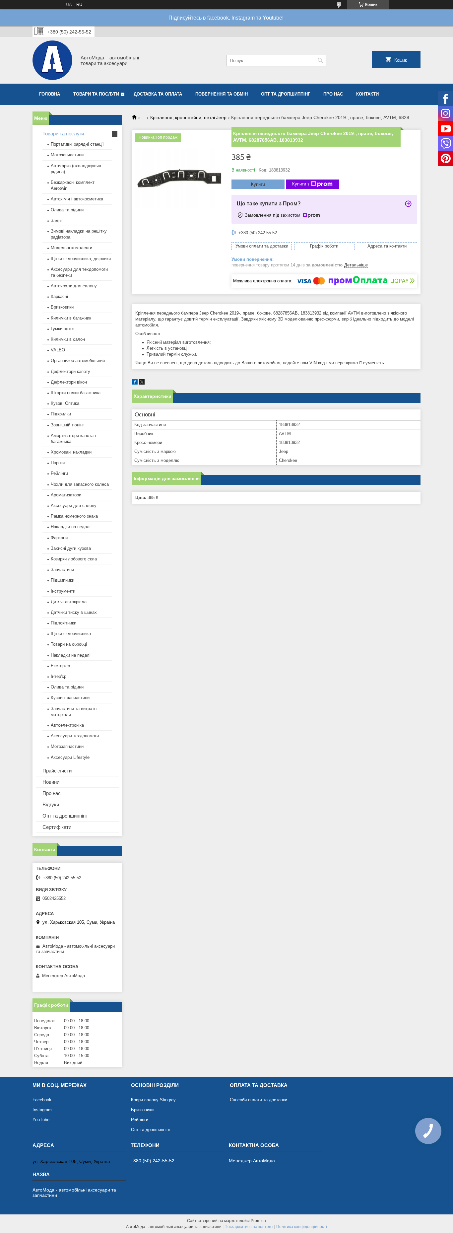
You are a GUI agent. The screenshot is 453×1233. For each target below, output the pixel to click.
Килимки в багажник (71, 318)
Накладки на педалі (71, 526)
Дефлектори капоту (70, 371)
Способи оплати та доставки (258, 1099)
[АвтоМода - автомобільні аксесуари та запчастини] (52, 60)
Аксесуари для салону (74, 505)
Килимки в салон (68, 339)
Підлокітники (63, 622)
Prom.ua (258, 1220)
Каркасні (59, 296)
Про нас (333, 94)
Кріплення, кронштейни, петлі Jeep (188, 117)
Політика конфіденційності (301, 1226)
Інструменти (63, 591)
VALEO (58, 349)
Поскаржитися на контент (249, 1226)
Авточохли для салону (74, 285)
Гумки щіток (63, 328)
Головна (49, 94)
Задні (56, 220)
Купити (258, 184)
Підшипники (62, 580)
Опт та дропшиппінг (285, 94)
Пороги (58, 462)
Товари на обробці (69, 644)
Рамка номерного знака (74, 516)
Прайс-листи (57, 770)
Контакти (367, 94)
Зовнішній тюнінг (67, 424)
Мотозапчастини (67, 154)
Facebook (41, 1099)
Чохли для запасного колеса (80, 484)
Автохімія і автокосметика (77, 198)
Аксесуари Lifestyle (70, 757)
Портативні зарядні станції (77, 144)
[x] (142, 383)
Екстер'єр (60, 665)
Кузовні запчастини (70, 697)
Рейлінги (59, 473)
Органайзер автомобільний (78, 360)
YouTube (40, 1119)
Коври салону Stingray (153, 1099)
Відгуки (50, 804)
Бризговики (142, 1109)
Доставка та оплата (158, 94)
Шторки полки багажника (75, 392)
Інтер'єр (58, 676)
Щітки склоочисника (71, 633)
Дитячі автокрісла (69, 601)
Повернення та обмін (221, 94)
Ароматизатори (66, 494)
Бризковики (62, 307)
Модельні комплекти (71, 247)
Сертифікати (56, 827)
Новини (50, 782)
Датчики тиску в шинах (74, 612)
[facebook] (135, 383)
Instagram (42, 1109)
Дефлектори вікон (69, 382)
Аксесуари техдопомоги (75, 735)
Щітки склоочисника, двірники (81, 258)
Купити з (300, 183)
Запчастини (62, 569)
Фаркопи (59, 537)
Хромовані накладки (71, 452)
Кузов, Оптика (65, 403)
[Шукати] (320, 60)
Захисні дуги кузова (71, 548)
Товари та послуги (96, 94)
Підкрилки (61, 413)
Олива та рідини (67, 209)
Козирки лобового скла (74, 558)
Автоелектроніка (67, 725)
